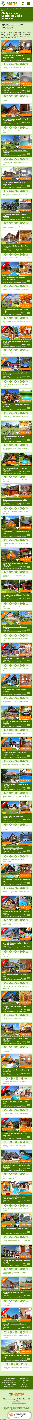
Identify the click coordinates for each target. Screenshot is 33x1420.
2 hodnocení (28, 201)
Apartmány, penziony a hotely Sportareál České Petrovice (16, 1407)
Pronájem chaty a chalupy (10, 1408)
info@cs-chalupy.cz (19, 1403)
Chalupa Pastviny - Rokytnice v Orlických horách (13, 56)
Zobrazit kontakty (26, 51)
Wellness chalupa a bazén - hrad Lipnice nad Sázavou (14, 1197)
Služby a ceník (24, 1378)
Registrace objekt (9, 1386)
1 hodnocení (28, 328)
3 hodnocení (28, 265)
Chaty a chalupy (5, 9)
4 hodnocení (28, 740)
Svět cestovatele (25, 1409)
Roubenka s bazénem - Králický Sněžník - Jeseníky (14, 278)
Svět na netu (18, 1409)
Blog (24, 1382)
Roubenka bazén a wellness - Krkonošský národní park (13, 848)
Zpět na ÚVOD (24, 1386)
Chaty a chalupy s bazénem (22, 1408)
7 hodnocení (28, 1216)
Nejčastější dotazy (9, 1380)
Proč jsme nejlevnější (9, 1378)
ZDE (27, 64)
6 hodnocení (28, 1089)
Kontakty (24, 1384)
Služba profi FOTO (24, 1380)
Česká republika (15, 9)
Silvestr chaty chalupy (9, 1409)
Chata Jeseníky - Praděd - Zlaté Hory (15, 658)
